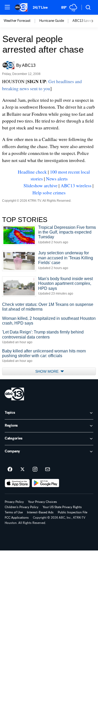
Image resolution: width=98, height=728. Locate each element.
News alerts (57, 178)
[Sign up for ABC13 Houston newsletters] (47, 469)
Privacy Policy (14, 501)
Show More (47, 371)
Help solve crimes (49, 192)
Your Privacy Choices (42, 501)
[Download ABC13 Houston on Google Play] (45, 483)
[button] (7, 7)
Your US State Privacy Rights (62, 507)
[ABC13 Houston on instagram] (35, 469)
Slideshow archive (40, 185)
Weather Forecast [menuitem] (17, 21)
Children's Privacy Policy (21, 507)
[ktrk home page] (14, 394)
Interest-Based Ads (40, 512)
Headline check (32, 172)
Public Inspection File (72, 512)
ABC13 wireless (76, 185)
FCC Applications (17, 517)
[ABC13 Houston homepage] (21, 7)
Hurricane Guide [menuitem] (51, 21)
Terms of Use (14, 512)
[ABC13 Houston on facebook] (10, 469)
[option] (21, 21)
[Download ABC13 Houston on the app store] (17, 483)
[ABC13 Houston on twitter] (22, 469)
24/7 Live (40, 7)
